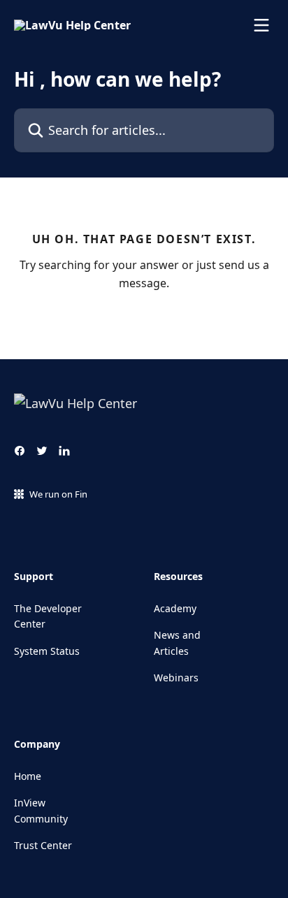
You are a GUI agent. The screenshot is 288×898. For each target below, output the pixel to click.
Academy (175, 608)
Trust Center (43, 845)
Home (27, 776)
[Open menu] (261, 25)
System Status (47, 651)
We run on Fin (58, 494)
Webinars (176, 677)
